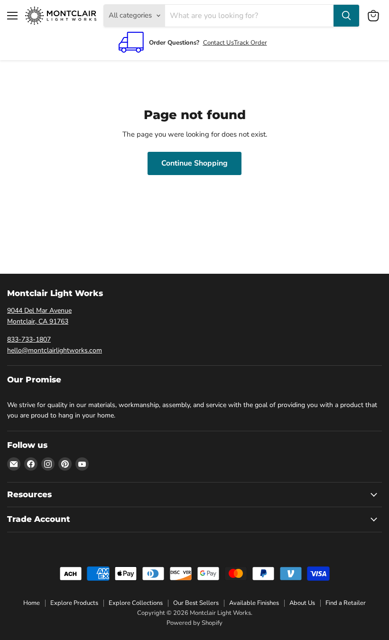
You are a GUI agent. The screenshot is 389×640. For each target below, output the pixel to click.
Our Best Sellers (196, 603)
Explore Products (74, 603)
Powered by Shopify (194, 623)
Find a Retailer (345, 603)
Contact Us (218, 42)
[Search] (346, 16)
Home (31, 603)
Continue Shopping (194, 163)
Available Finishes (254, 603)
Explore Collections (136, 603)
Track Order (250, 42)
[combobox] (249, 16)
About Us (302, 603)
